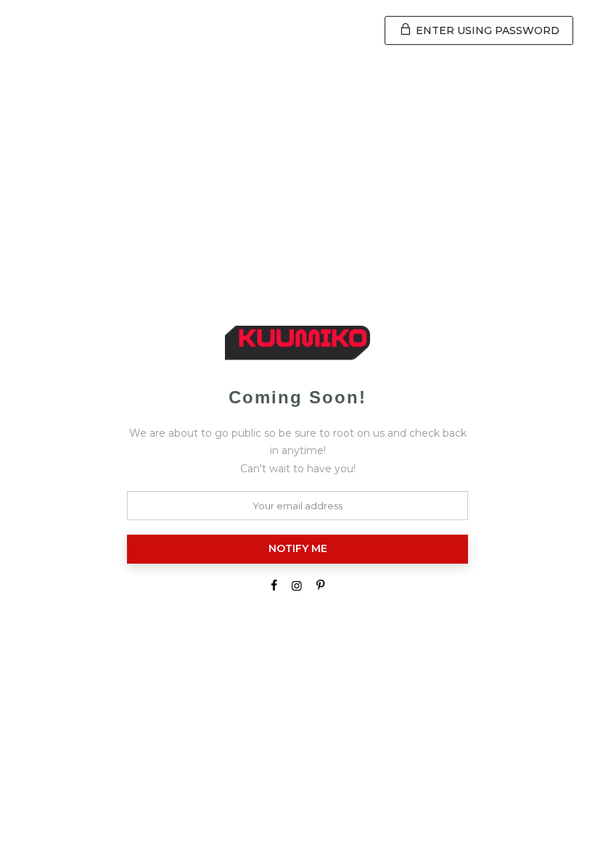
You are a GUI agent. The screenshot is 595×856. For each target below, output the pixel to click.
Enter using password (486, 30)
